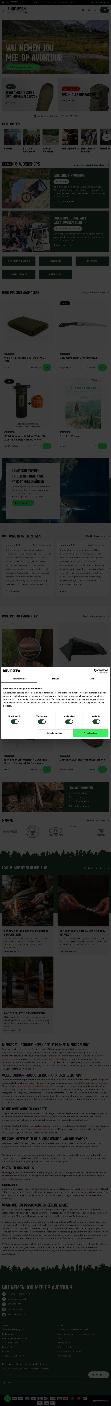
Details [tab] (55, 679)
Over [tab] (91, 679)
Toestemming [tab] (19, 679)
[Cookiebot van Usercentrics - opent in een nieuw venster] (96, 671)
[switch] (42, 721)
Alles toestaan (90, 733)
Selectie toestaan (55, 733)
